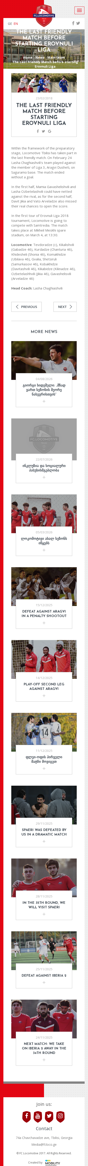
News (39, 57)
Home (27, 57)
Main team (56, 57)
